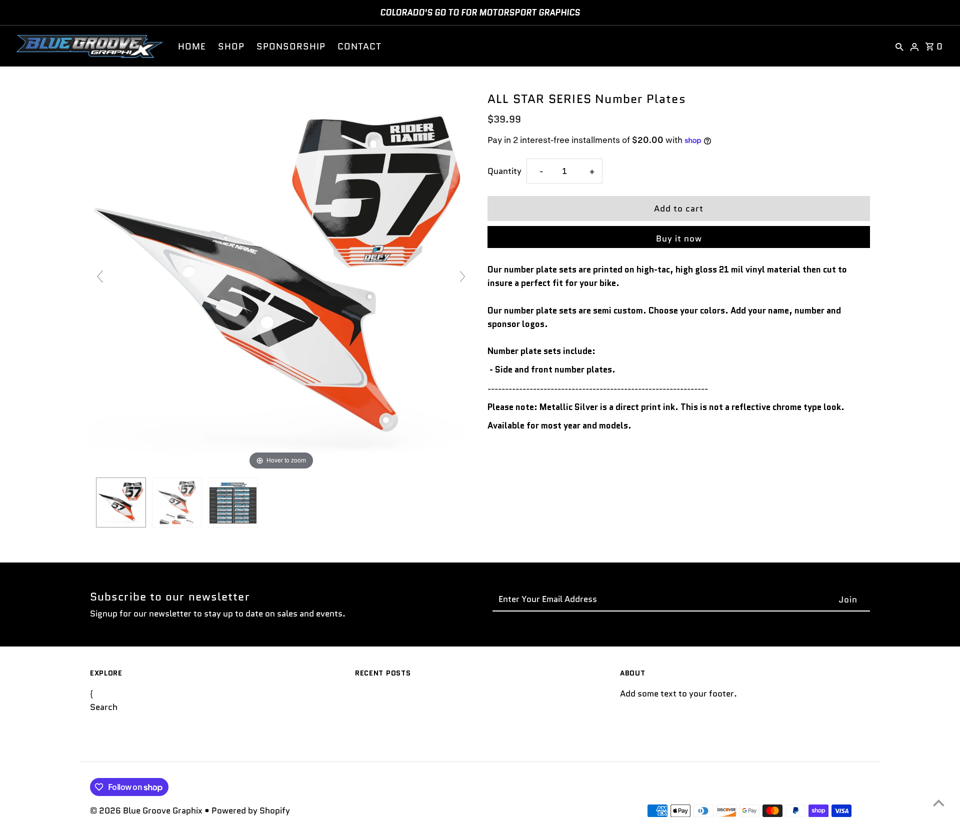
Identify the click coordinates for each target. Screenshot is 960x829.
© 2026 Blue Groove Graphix (147, 810)
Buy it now (679, 238)
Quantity (505, 171)
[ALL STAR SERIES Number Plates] (121, 503)
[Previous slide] (100, 276)
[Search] (899, 46)
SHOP (231, 46)
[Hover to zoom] (281, 280)
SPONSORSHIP (291, 46)
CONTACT (360, 46)
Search (104, 708)
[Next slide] (462, 276)
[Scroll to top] (939, 803)
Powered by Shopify (251, 810)
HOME (192, 46)
